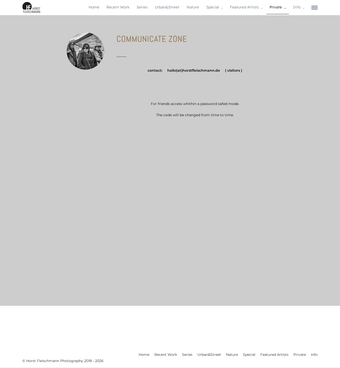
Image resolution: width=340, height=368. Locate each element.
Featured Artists (244, 7)
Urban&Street (167, 7)
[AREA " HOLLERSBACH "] (69, 296)
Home (94, 7)
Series (142, 7)
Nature (193, 7)
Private (276, 7)
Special (212, 7)
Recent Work (118, 7)
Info (297, 7)
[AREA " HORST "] (170, 296)
